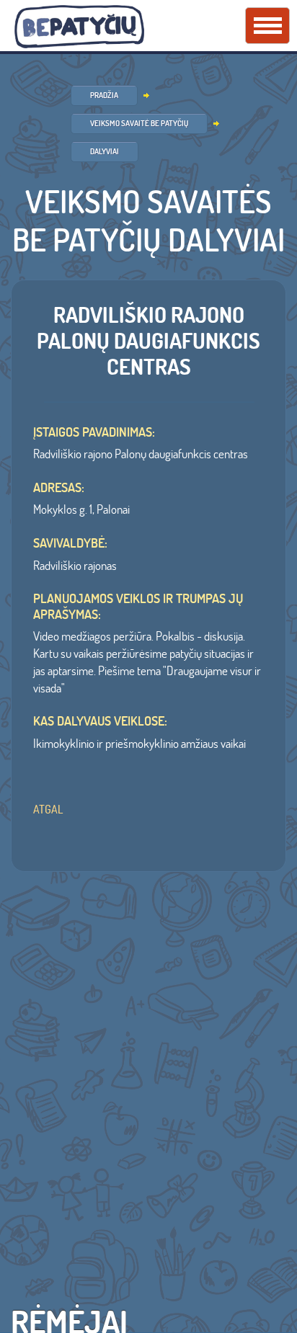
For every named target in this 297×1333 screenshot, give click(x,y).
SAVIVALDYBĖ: (70, 543)
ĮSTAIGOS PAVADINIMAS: (94, 432)
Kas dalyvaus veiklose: (100, 721)
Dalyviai (104, 151)
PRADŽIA (104, 95)
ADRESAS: (58, 488)
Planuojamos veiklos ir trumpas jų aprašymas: (138, 606)
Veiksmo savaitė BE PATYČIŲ (139, 123)
